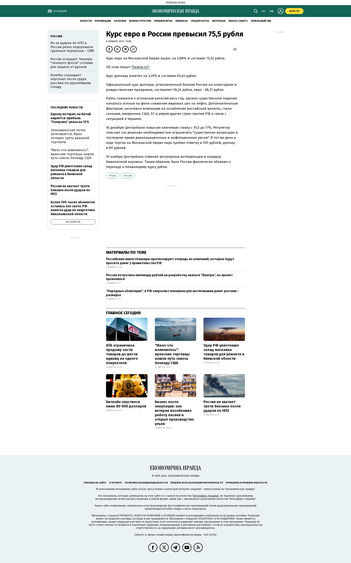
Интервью (219, 20)
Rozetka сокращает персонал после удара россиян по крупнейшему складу (70, 81)
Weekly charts (238, 20)
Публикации (103, 20)
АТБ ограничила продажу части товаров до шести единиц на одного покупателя (122, 354)
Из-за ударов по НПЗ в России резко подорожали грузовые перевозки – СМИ (72, 47)
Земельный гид (261, 20)
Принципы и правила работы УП (246, 482)
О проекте (115, 482)
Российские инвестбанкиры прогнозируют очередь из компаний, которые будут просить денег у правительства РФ (170, 261)
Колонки (120, 20)
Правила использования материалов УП (196, 482)
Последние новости (67, 107)
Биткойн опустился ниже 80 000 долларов (126, 404)
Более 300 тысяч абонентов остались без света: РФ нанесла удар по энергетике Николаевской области (73, 208)
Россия (127, 175)
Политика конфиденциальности (146, 482)
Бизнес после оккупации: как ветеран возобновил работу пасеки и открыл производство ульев (174, 413)
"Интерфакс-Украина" (205, 495)
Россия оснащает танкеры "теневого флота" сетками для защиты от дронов (71, 63)
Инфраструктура (140, 20)
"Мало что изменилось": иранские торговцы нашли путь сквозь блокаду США (172, 354)
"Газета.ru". (140, 67)
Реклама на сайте (95, 482)
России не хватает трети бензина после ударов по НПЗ (222, 406)
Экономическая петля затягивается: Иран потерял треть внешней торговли (70, 136)
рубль (112, 175)
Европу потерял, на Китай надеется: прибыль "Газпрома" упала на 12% (71, 118)
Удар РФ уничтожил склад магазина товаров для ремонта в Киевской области (223, 352)
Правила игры (163, 20)
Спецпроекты (200, 20)
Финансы (181, 20)
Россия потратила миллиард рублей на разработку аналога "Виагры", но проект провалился (169, 277)
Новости (86, 20)
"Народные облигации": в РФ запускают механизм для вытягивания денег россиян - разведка (172, 293)
